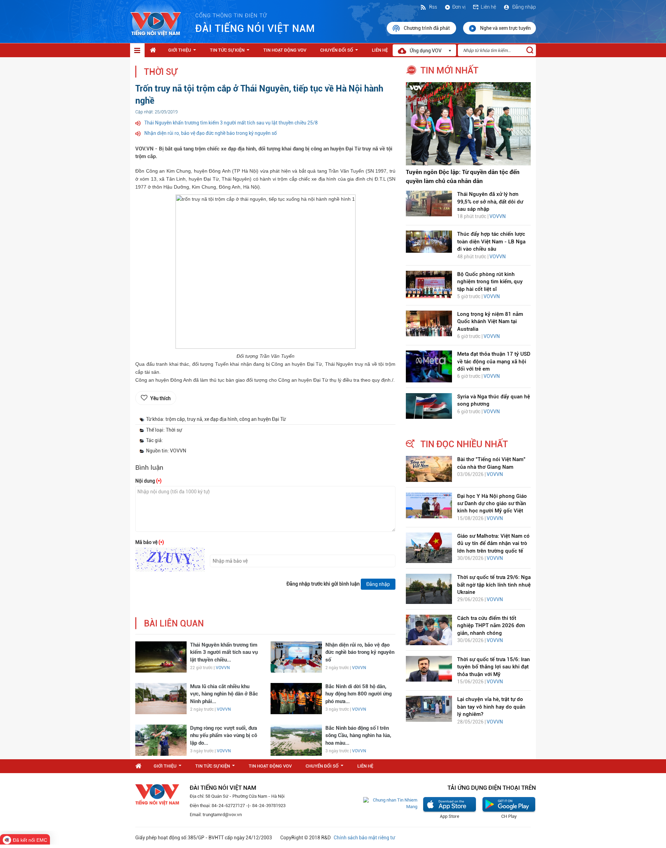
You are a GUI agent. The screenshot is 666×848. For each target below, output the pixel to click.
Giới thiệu (183, 52)
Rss (432, 7)
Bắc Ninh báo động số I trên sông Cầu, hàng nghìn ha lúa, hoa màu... (358, 735)
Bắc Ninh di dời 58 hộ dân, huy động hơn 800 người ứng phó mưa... (358, 693)
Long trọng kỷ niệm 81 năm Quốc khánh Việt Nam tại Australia (490, 321)
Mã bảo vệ (149, 542)
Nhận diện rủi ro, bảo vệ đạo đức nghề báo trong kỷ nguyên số (210, 133)
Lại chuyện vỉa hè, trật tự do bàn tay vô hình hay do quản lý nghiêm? (491, 706)
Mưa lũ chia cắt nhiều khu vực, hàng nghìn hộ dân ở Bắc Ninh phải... (224, 693)
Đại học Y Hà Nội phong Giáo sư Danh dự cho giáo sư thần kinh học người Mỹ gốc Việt (492, 503)
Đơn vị (459, 7)
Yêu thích (160, 398)
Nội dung (148, 481)
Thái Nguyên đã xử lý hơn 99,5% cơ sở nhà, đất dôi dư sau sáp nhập (490, 201)
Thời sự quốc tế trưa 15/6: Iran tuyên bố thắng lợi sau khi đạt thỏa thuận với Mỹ (493, 666)
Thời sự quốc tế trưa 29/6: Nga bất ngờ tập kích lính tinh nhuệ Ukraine (494, 584)
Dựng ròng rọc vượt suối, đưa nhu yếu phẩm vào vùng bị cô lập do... (223, 735)
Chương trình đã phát (427, 28)
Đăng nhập (523, 7)
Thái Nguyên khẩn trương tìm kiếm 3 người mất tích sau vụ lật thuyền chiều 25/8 (231, 123)
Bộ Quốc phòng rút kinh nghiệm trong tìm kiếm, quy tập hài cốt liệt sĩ (490, 281)
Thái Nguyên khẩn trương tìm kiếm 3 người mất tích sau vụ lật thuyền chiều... (224, 652)
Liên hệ (488, 7)
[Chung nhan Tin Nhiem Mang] (390, 803)
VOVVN (223, 667)
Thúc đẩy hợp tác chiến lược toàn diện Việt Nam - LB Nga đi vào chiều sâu (491, 241)
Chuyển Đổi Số (340, 52)
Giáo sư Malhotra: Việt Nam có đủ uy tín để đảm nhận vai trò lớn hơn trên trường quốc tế (493, 543)
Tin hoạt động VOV (284, 50)
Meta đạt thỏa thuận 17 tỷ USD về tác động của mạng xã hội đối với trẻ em (493, 361)
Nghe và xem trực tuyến (505, 28)
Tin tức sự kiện (231, 52)
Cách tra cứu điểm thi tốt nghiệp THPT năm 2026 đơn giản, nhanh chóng (491, 625)
